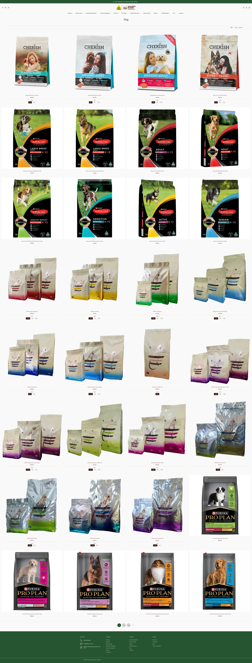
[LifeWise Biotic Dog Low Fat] (220, 430)
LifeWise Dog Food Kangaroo (32, 311)
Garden (130, 643)
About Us (155, 639)
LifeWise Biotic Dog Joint (32, 538)
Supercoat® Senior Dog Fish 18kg (220, 241)
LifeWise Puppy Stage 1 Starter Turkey (32, 462)
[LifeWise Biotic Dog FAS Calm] (157, 505)
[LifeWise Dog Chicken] (157, 278)
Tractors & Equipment (110, 648)
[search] (243, 7)
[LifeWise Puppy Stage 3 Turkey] (157, 430)
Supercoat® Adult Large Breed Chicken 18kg (95, 171)
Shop (154, 643)
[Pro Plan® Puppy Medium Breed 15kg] (220, 505)
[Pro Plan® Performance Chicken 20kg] (94, 581)
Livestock (131, 650)
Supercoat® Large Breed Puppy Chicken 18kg (32, 171)
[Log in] (246, 7)
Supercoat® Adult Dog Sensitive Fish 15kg (94, 241)
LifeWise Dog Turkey (94, 311)
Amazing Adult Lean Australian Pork (157, 95)
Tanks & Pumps (132, 641)
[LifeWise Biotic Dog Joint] (32, 505)
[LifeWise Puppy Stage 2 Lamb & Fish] (94, 430)
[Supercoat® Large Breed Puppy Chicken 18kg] (32, 138)
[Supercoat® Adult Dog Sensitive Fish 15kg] (94, 208)
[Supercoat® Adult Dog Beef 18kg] (157, 138)
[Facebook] (2, 7)
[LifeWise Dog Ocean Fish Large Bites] (94, 354)
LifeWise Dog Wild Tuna (32, 387)
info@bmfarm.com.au (88, 643)
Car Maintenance (133, 646)
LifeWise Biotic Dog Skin (95, 538)
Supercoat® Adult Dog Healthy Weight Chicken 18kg (32, 241)
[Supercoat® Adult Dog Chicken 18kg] (220, 138)
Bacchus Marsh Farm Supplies (94, 659)
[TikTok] (8, 7)
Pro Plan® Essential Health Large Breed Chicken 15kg (220, 614)
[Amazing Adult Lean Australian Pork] (157, 62)
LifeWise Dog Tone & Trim (157, 387)
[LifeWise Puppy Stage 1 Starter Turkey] (32, 430)
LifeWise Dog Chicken (157, 311)
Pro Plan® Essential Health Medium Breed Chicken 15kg (157, 614)
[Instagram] (5, 7)
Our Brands (155, 641)
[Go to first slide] (248, 2)
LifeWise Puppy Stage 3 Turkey (157, 462)
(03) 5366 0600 (87, 640)
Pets (130, 648)
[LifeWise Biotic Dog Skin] (94, 505)
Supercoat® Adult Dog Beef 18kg (157, 171)
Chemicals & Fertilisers (111, 646)
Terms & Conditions (157, 646)
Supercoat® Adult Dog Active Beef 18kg (157, 241)
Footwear (108, 641)
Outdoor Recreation (133, 639)
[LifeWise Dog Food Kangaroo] (32, 278)
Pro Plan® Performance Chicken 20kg (94, 614)
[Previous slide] (2, 2)
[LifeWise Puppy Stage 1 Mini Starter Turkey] (220, 354)
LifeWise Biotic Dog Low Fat (220, 462)
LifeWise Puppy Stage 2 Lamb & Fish (94, 462)
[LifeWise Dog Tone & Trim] (157, 354)
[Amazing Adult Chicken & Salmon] (94, 62)
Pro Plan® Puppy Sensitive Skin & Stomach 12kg (32, 614)
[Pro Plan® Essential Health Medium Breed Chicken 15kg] (157, 581)
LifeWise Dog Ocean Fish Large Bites (94, 387)
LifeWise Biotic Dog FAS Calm (157, 538)
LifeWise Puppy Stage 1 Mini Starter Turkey (220, 387)
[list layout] (230, 27)
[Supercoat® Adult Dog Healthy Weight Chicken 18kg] (32, 208)
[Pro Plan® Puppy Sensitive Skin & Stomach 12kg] (32, 581)
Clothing (108, 639)
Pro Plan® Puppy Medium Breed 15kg (220, 538)
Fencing (107, 650)
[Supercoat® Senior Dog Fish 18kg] (220, 208)
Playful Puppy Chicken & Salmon (32, 95)
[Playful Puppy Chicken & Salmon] (32, 62)
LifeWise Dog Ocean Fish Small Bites (220, 311)
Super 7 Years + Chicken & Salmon (220, 95)
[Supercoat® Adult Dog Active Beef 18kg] (157, 208)
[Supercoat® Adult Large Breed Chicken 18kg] (94, 138)
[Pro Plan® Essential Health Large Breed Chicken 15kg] (220, 581)
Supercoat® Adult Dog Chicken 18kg (220, 171)
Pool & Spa (108, 652)
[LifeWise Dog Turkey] (94, 278)
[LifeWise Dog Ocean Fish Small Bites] (220, 278)
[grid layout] (232, 27)
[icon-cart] (249, 7)
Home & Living (109, 643)
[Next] (133, 625)
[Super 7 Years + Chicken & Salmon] (220, 62)
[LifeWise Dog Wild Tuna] (32, 354)
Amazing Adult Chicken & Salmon (94, 95)
